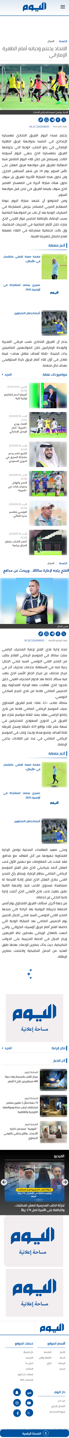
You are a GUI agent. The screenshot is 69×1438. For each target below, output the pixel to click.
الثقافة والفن (45, 1357)
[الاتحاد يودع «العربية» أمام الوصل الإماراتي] (48, 425)
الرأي (49, 1363)
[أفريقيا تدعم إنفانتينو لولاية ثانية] (48, 395)
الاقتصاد (47, 1352)
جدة (55, 126)
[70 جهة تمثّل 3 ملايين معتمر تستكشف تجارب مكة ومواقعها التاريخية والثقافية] (53, 1106)
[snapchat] (17, 1392)
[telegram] (52, 119)
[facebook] (58, 119)
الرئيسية (63, 41)
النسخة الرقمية (31, 1433)
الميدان (51, 41)
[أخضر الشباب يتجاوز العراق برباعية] (48, 542)
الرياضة (61, 1363)
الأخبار (62, 1352)
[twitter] (63, 119)
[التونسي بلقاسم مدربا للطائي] (48, 513)
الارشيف (29, 1357)
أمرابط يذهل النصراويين (27, 313)
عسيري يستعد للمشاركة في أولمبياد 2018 (21, 287)
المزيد (8, 374)
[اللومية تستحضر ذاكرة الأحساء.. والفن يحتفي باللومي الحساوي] (53, 1132)
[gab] (29, 1393)
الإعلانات (29, 1369)
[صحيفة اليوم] (34, 7)
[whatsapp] (46, 119)
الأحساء (51, 640)
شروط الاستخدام (57, 1411)
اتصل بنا (29, 1363)
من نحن (61, 1400)
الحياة (62, 1357)
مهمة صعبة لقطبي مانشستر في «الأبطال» (21, 258)
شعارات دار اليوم (25, 1374)
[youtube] (29, 1403)
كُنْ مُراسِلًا (28, 1352)
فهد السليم (61, 640)
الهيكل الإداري (58, 1406)
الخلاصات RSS (26, 1380)
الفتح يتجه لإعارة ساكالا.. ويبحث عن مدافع (36, 570)
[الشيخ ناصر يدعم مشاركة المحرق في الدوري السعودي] (48, 454)
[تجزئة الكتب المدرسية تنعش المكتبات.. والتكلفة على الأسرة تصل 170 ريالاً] (34, 1182)
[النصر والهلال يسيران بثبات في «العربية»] (48, 483)
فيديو (62, 1369)
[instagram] (17, 1403)
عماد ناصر (62, 126)
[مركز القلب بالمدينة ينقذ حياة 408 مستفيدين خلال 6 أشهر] (53, 1080)
